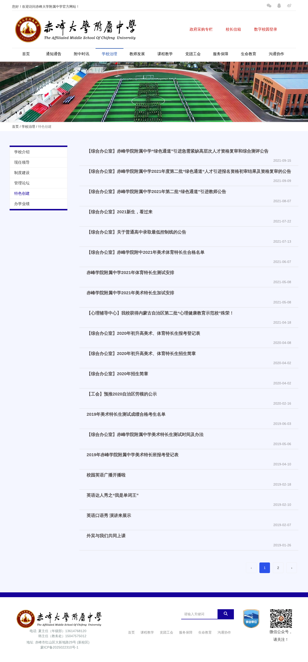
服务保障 (220, 54)
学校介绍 (22, 152)
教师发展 (137, 54)
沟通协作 (276, 54)
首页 (26, 54)
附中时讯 (81, 54)
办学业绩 (22, 204)
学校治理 (109, 54)
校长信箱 (233, 29)
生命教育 (248, 54)
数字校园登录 (265, 29)
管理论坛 (22, 183)
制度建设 (22, 173)
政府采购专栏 (201, 29)
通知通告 (53, 54)
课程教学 (165, 54)
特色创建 (22, 193)
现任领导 (22, 162)
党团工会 (193, 54)
